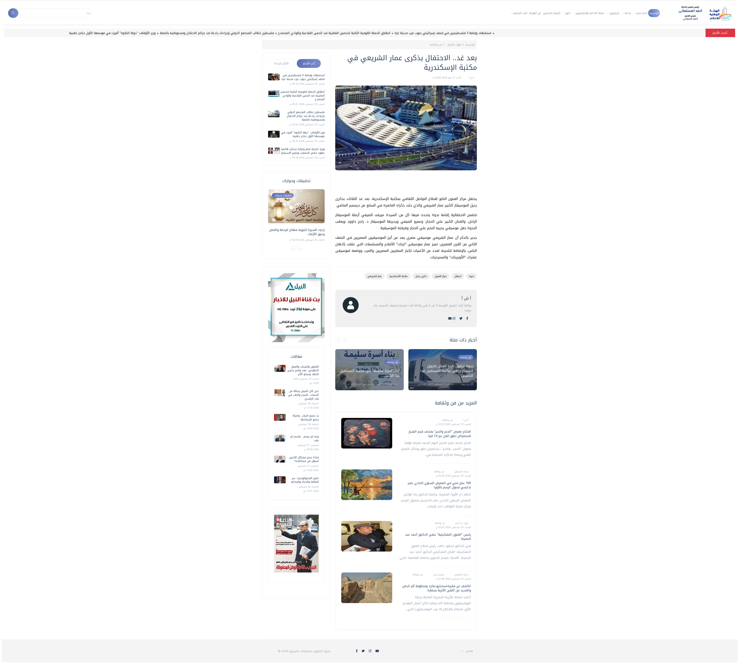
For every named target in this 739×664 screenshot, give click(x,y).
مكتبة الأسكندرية (398, 276)
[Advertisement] (407, 184)
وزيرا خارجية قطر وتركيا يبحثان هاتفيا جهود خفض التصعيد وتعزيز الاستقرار (303, 151)
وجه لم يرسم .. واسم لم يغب (304, 438)
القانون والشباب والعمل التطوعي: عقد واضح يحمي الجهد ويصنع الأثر (303, 370)
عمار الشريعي (374, 276)
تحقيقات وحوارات (283, 195)
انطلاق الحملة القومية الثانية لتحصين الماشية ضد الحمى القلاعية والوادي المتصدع (364, 33)
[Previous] (293, 249)
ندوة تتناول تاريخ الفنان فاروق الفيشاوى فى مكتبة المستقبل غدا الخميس (446, 371)
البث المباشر (520, 13)
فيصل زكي (438, 574)
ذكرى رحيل (421, 276)
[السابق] (338, 340)
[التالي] (345, 340)
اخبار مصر (641, 13)
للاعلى (469, 651)
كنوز (568, 13)
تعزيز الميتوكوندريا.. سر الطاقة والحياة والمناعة (305, 480)
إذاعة (628, 13)
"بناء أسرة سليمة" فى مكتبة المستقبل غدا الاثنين (370, 373)
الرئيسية (654, 13)
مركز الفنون (441, 276)
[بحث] (13, 13)
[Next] (300, 249)
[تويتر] (460, 318)
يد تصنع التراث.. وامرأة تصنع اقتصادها (306, 417)
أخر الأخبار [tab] (309, 63)
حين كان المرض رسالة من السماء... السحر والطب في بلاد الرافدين (303, 395)
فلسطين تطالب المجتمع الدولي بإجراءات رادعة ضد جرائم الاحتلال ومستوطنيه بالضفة (247, 33)
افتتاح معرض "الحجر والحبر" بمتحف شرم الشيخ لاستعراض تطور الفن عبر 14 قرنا (440, 434)
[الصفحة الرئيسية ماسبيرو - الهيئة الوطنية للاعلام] (700, 13)
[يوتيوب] (450, 318)
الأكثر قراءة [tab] (281, 63)
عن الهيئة (535, 13)
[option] (369, 369)
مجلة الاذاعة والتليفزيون (590, 13)
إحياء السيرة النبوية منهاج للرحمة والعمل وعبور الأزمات (297, 232)
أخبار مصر (392, 384)
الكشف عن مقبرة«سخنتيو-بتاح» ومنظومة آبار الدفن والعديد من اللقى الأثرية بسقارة (436, 588)
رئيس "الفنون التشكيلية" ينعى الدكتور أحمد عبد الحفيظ (438, 537)
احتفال (457, 276)
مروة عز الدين (461, 523)
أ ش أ (471, 78)
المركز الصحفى (551, 13)
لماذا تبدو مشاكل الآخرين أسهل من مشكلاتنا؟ (304, 459)
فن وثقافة (436, 44)
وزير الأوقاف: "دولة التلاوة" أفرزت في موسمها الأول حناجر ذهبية (142, 33)
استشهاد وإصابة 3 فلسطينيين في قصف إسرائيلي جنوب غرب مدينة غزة (473, 33)
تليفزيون (614, 13)
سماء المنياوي (460, 471)
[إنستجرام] (454, 318)
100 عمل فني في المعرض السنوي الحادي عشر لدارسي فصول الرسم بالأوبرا (439, 485)
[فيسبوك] (467, 318)
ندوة (471, 276)
